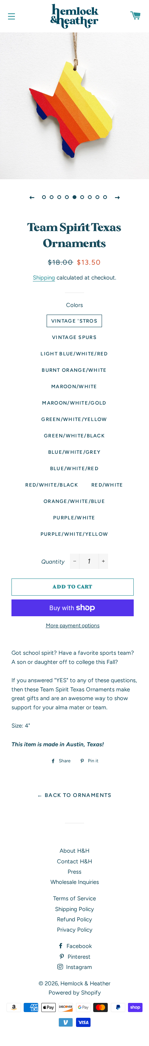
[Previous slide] (31, 197)
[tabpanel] (74, 105)
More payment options (73, 625)
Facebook (78, 946)
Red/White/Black (51, 485)
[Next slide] (117, 197)
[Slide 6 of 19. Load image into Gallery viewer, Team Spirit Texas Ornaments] (82, 197)
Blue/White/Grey (74, 452)
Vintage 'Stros (74, 321)
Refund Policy (74, 919)
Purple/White (74, 518)
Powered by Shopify (75, 992)
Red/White (107, 485)
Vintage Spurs (74, 337)
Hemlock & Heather (85, 983)
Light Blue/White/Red (74, 354)
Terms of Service (74, 898)
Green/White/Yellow (74, 419)
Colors (74, 305)
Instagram (78, 967)
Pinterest (78, 956)
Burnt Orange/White (74, 370)
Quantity (53, 561)
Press (74, 871)
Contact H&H (74, 861)
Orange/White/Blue (74, 501)
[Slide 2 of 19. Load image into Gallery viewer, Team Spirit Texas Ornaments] (51, 197)
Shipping (44, 277)
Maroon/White (74, 386)
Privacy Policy (74, 929)
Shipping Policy (74, 909)
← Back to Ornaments (74, 795)
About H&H (74, 850)
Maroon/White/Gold (74, 403)
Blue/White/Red (74, 468)
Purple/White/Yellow (74, 534)
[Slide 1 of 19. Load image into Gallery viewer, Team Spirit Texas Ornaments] (44, 197)
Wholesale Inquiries (74, 882)
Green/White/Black (74, 436)
